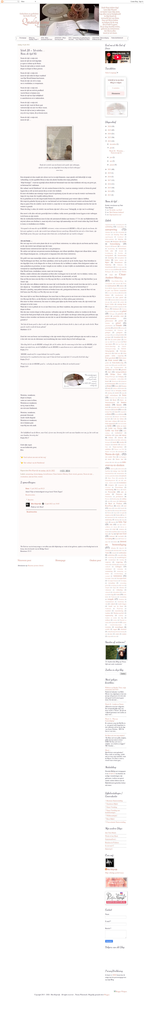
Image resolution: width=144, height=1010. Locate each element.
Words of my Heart (111, 836)
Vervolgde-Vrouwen (113, 581)
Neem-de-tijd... (88, 474)
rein (109, 501)
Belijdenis (116, 241)
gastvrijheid (110, 311)
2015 (110, 187)
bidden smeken (119, 260)
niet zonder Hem (110, 457)
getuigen (107, 332)
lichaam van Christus (120, 416)
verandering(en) (121, 557)
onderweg (113, 469)
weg (122, 618)
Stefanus (117, 520)
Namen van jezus (110, 451)
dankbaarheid (111, 286)
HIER (114, 975)
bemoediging (38, 474)
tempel (107, 531)
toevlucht (121, 536)
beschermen (123, 246)
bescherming (111, 249)
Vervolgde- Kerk (109, 578)
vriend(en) (121, 599)
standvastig (108, 520)
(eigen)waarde (109, 224)
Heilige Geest (115, 374)
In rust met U (109, 845)
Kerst (114, 400)
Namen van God (119, 449)
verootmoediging (118, 574)
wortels (40, 476)
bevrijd (121, 251)
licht (108, 419)
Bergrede (107, 246)
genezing (107, 328)
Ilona (27, 488)
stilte (110, 524)
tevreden (122, 531)
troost (115, 542)
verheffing (114, 564)
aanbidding (109, 226)
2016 (110, 184)
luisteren (120, 438)
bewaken (120, 253)
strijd (113, 529)
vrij (106, 604)
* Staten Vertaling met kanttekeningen (112, 811)
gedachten (121, 314)
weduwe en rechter (111, 618)
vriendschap (120, 602)
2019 (110, 173)
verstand (107, 576)
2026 (110, 126)
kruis (122, 410)
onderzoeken (121, 469)
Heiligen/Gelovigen (110, 377)
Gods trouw (122, 358)
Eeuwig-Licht (111, 307)
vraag (111, 594)
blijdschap (108, 265)
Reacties (31, 499)
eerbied (122, 302)
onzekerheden (120, 473)
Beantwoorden (30, 495)
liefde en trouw (121, 426)
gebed (124, 311)
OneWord (107, 471)
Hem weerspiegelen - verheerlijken (114, 379)
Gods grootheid (110, 358)
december (113, 144)
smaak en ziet (109, 515)
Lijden (116, 435)
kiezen (119, 404)
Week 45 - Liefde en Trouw (114, 704)
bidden (107, 260)
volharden (121, 587)
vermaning (120, 569)
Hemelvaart (115, 381)
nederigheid (121, 451)
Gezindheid (117, 337)
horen (116, 386)
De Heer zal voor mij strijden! (115, 735)
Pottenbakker (108, 496)
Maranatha (108, 440)
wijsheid (113, 622)
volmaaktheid (116, 592)
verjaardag (121, 564)
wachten (107, 613)
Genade (119, 325)
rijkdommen (122, 501)
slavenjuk (121, 513)
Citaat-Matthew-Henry (117, 281)
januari (112, 165)
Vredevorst (114, 597)
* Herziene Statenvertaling (114, 800)
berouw (114, 246)
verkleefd (107, 567)
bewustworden (122, 255)
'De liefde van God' (115, 210)
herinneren (123, 381)
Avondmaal (120, 237)
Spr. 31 (124, 515)
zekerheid (123, 629)
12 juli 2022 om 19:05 (52, 503)
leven (122, 414)
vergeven (108, 562)
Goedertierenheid (118, 367)
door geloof (119, 297)
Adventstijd (121, 232)
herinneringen (111, 384)
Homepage (22, 38)
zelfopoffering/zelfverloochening (116, 632)
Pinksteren (119, 494)
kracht (115, 409)
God (125, 337)
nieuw (109, 459)
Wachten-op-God (119, 613)
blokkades (120, 265)
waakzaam (108, 608)
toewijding (108, 538)
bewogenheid (109, 255)
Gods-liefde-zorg (117, 362)
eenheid (115, 302)
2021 (110, 169)
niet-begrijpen (122, 457)
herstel (120, 384)
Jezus (124, 395)
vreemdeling (123, 597)
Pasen (118, 490)
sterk (106, 522)
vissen (122, 585)
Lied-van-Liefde (122, 423)
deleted (122, 293)
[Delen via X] (65, 471)
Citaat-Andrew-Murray (60, 474)
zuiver (114, 636)
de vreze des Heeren (112, 293)
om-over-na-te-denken (115, 463)
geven (114, 335)
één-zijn (107, 302)
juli (111, 147)
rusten (110, 508)
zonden (124, 634)
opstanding (121, 478)
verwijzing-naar (115, 585)
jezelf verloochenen (111, 395)
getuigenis (119, 332)
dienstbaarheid (119, 295)
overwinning (109, 489)
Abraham (107, 232)
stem (123, 520)
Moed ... (108, 750)
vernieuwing (109, 571)
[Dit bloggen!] (63, 471)
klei (123, 407)
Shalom (109, 513)
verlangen (118, 566)
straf (118, 525)
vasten (119, 555)
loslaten (111, 438)
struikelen (121, 529)
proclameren (119, 496)
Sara (106, 510)
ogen (118, 462)
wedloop (121, 615)
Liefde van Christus (115, 428)
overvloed (107, 487)
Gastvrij (124, 309)
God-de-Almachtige (110, 346)
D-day (124, 283)
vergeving (119, 562)
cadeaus (116, 272)
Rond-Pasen (109, 506)
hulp (109, 388)
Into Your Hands (110, 832)
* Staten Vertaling (111, 807)
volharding (119, 590)
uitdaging (113, 548)
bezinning (111, 258)
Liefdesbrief (118, 433)
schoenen (116, 510)
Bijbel (107, 262)
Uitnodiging (108, 550)
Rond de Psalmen (115, 503)
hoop (109, 385)
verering (121, 560)
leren (109, 414)
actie (114, 232)
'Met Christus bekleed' (116, 212)
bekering (120, 239)
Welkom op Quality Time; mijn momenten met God (115, 688)
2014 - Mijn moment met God (46, 38)
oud (119, 480)
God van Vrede (120, 344)
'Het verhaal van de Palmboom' (34, 463)
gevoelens (121, 335)
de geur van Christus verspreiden (115, 290)
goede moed (108, 365)
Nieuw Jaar (119, 459)
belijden (107, 241)
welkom (107, 620)
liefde (109, 425)
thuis (106, 534)
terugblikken (114, 531)
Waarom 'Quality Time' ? (33, 38)
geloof (118, 323)
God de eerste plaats (114, 339)
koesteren (108, 410)
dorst (106, 300)
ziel (106, 634)
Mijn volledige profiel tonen (114, 873)
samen (116, 508)
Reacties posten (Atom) (35, 565)
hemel (107, 381)
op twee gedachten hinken (112, 476)
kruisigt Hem (108, 412)
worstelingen (119, 627)
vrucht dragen (122, 604)
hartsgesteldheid (121, 372)
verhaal (107, 564)
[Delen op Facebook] (67, 471)
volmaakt (107, 592)
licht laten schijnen (111, 421)
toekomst (112, 536)
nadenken (108, 449)
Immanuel (108, 390)
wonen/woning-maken (116, 625)
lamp (116, 412)
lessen (116, 414)
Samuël (122, 508)
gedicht (107, 316)
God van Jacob (116, 342)
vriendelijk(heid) (109, 602)
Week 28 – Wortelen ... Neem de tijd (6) (117, 152)
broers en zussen (109, 269)
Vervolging (123, 581)
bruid (123, 269)
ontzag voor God (118, 471)
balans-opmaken (109, 239)
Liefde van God (111, 430)
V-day (122, 550)
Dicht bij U (108, 849)
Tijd (112, 534)
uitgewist (121, 548)
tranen (116, 539)
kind (106, 407)
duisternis (113, 300)
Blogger (106, 994)
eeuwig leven (121, 304)
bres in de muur (120, 267)
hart (109, 372)
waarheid (108, 611)
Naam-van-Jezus (117, 447)
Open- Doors (111, 478)
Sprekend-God (111, 517)
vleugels (107, 587)
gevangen (107, 335)
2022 (110, 141)
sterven (113, 522)
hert (125, 384)
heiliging (121, 377)
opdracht (123, 476)
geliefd (121, 321)
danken (122, 286)
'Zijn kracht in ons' (115, 214)
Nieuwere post (24, 560)
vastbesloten (111, 555)
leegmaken (123, 412)
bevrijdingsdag (109, 253)
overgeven (121, 485)
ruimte (118, 506)
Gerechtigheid (109, 330)
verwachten (111, 583)
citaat (111, 275)
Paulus (124, 490)
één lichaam (121, 300)
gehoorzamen (109, 321)
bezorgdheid (121, 258)
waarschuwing (119, 611)
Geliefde (107, 323)
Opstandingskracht (110, 480)
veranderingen (112, 560)
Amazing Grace (119, 234)
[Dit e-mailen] (61, 471)
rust (125, 506)
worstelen (108, 627)
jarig (123, 393)
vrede (118, 594)
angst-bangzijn (109, 237)
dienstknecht (108, 297)
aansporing (29, 474)
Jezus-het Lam (113, 398)
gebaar (117, 311)
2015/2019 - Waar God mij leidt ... (60, 38)
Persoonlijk (112, 492)
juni (111, 157)
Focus (107, 309)
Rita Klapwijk (36, 503)
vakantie (114, 553)
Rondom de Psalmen (112, 842)
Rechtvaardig (115, 499)
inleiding (110, 393)
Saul (111, 510)
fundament (116, 309)
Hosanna (123, 386)
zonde (117, 634)
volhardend (108, 590)
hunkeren (115, 388)
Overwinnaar (119, 487)
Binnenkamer (119, 262)
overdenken (24, 476)
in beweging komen (120, 390)
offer (113, 462)
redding (124, 499)
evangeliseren (120, 307)
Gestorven (120, 330)
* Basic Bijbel (109, 819)
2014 (110, 191)
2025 (110, 130)
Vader (107, 553)
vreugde (110, 599)
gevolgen (108, 337)
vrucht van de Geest (115, 606)
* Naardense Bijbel (111, 804)
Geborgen (112, 314)
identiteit (122, 388)
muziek (115, 444)
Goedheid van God (111, 369)
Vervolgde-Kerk (121, 578)
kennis (107, 400)
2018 (110, 176)
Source (118, 515)
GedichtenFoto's (110, 839)
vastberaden (122, 553)
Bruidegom (108, 272)
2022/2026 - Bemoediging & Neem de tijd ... (100, 38)
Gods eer (117, 353)
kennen (122, 398)
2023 (110, 137)
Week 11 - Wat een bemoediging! (111, 720)
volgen (114, 587)
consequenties (109, 283)
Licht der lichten (118, 419)
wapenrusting (109, 615)
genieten (115, 328)
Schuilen (124, 510)
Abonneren (116, 93)
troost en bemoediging (115, 542)
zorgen (109, 636)
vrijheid (112, 604)
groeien (80, 474)
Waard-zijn (120, 608)
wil (119, 622)
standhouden (121, 517)
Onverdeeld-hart (109, 473)
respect (114, 501)
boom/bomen (47, 474)
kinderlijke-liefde (115, 407)
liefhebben (108, 435)
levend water (108, 416)
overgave (111, 485)
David (106, 288)
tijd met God (33, 476)
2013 (110, 195)
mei (111, 161)
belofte (124, 241)
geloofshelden (108, 325)
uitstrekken (116, 550)
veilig (124, 555)
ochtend (107, 462)
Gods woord (73, 474)
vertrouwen (117, 575)
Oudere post (95, 560)
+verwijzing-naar (119, 224)
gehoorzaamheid (110, 318)
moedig (121, 442)
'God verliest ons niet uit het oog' (35, 457)
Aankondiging (120, 227)
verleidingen (108, 569)
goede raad (117, 365)
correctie (118, 283)
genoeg (122, 328)
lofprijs (124, 435)
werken (115, 620)
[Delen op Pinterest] (69, 471)
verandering (111, 557)
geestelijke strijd (118, 316)
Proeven (107, 499)
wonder (124, 622)
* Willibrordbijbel (111, 815)
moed (114, 442)
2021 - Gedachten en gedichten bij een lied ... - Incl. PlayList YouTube (79, 38)
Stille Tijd (122, 522)
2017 (110, 180)
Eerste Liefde (109, 304)
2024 (110, 133)
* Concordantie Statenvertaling (115, 822)
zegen (115, 629)
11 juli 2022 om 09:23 (37, 488)
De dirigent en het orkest (117, 288)
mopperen (107, 444)
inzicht (117, 393)
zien (111, 634)
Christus (123, 272)
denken (107, 295)
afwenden (107, 234)
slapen (115, 513)
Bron (117, 269)
